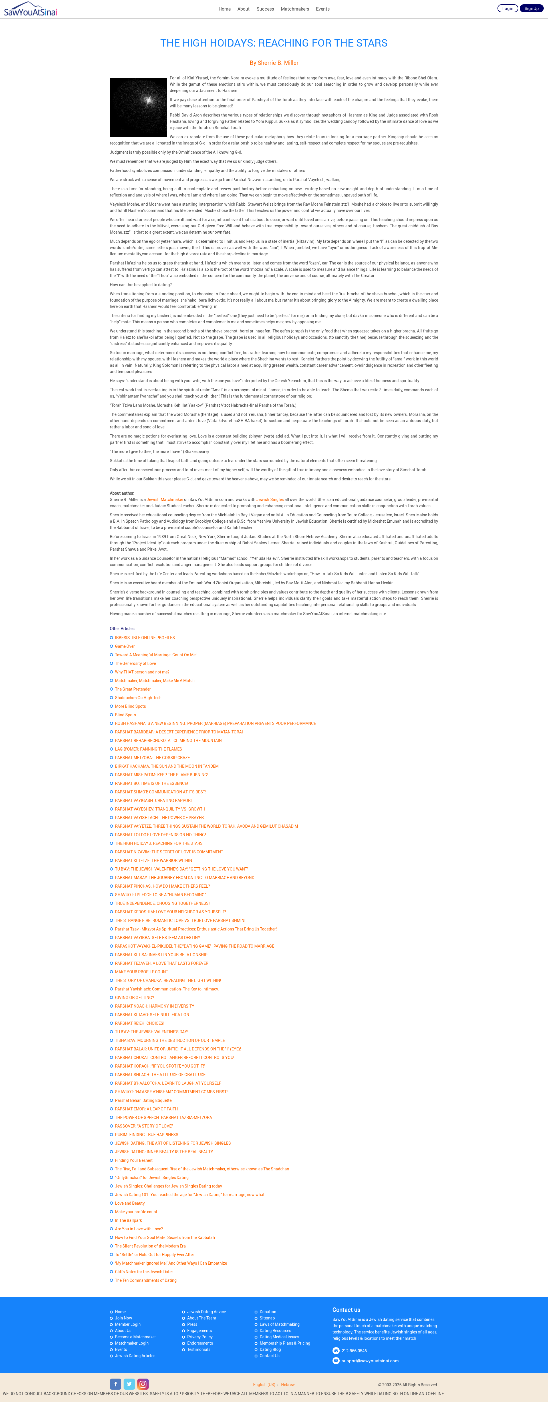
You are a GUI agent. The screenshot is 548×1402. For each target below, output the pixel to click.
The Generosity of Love (135, 663)
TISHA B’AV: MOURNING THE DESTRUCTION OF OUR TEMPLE (170, 1040)
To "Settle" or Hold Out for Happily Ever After (154, 1254)
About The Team (201, 1318)
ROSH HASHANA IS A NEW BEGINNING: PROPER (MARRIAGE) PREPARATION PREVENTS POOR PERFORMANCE (215, 723)
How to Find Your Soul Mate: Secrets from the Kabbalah (165, 1237)
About (243, 9)
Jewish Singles (270, 499)
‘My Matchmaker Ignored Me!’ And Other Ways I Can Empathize (171, 1263)
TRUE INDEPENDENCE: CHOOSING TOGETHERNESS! (162, 903)
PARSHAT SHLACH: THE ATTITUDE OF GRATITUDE (160, 1074)
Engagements (199, 1330)
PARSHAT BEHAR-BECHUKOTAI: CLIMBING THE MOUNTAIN (168, 740)
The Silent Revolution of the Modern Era (150, 1246)
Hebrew (288, 1384)
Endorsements (200, 1343)
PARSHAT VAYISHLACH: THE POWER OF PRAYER (159, 817)
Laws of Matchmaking (280, 1324)
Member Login (128, 1324)
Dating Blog (270, 1349)
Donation (268, 1311)
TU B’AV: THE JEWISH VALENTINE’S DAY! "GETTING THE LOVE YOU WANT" (182, 869)
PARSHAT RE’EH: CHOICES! (139, 1023)
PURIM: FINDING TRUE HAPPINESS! (147, 1134)
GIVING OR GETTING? (134, 997)
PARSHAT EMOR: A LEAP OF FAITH (146, 1109)
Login (507, 8)
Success (265, 9)
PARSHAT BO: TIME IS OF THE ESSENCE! (151, 783)
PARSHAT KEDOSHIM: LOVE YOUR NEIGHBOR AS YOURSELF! (170, 911)
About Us (123, 1330)
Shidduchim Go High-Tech (138, 697)
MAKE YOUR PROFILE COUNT (141, 971)
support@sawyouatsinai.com (370, 1360)
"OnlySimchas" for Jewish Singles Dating (152, 1177)
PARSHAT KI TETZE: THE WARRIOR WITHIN (153, 860)
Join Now (123, 1318)
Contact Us (269, 1355)
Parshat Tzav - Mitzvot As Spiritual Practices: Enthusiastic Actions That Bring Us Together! (196, 929)
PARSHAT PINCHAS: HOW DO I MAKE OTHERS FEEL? (162, 886)
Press (192, 1324)
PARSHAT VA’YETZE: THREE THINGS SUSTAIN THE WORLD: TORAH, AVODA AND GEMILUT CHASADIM (206, 826)
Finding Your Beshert (134, 1160)
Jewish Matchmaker (165, 499)
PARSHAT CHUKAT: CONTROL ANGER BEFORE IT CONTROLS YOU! (174, 1057)
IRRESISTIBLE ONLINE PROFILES (145, 637)
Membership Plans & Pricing (285, 1343)
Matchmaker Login (132, 1343)
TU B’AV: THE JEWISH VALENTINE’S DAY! (151, 1031)
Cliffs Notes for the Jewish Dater (144, 1271)
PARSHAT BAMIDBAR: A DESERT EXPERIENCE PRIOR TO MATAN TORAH (180, 732)
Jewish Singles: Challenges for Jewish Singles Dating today (168, 1186)
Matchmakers (295, 9)
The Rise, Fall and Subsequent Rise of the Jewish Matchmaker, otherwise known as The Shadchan (202, 1169)
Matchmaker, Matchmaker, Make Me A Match (155, 680)
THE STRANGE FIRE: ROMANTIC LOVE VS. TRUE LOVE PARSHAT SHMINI (180, 920)
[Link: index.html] (30, 8)
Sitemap (267, 1318)
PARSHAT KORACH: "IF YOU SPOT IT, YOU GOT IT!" (160, 1066)
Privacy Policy (200, 1336)
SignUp (532, 8)
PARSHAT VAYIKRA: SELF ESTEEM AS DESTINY (157, 937)
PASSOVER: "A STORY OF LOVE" (144, 1126)
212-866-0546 (354, 1350)
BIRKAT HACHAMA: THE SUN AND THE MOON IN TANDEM (167, 766)
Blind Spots (125, 714)
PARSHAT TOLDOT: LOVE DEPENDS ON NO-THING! (160, 834)
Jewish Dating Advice (206, 1311)
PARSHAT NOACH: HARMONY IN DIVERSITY (154, 1006)
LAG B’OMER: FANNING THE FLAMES (148, 749)
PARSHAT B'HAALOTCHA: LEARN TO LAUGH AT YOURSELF (168, 1083)
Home (225, 9)
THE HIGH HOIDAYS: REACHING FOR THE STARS (159, 843)
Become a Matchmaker (135, 1336)
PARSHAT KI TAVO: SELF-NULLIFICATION (152, 1014)
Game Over (125, 646)
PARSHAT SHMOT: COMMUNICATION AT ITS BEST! (160, 792)
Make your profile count (136, 1211)
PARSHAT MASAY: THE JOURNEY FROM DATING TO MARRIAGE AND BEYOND (184, 877)
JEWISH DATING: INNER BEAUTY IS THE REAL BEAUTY (164, 1151)
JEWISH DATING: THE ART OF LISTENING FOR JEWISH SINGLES (173, 1143)
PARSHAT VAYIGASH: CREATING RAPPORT (154, 800)
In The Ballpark (128, 1220)
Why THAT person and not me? (142, 672)
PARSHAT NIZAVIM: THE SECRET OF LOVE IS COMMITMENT (169, 852)
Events (323, 9)
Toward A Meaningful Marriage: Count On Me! (156, 654)
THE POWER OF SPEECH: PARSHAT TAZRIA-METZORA (163, 1117)
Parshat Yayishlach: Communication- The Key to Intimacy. (167, 989)
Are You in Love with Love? (139, 1228)
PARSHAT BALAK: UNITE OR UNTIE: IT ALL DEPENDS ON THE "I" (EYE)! (178, 1049)
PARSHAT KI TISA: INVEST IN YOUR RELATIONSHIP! (162, 954)
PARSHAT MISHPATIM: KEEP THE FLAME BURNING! (161, 774)
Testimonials (198, 1349)
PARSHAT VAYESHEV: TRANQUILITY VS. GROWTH (160, 809)
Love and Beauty (130, 1203)
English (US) (264, 1384)
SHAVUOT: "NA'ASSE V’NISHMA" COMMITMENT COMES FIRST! (171, 1091)
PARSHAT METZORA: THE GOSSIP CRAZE (152, 757)
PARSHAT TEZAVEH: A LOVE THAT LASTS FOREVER (161, 963)
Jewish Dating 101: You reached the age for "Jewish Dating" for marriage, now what (190, 1194)
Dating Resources (275, 1330)
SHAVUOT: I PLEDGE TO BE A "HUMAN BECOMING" (160, 894)
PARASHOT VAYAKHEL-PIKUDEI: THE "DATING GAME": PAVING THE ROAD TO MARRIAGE (194, 946)
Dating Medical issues (279, 1336)
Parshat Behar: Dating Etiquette (143, 1100)
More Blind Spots (130, 706)
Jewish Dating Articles (135, 1355)
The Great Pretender (133, 689)
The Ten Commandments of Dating (146, 1280)
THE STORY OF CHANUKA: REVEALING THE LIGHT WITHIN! (168, 980)
